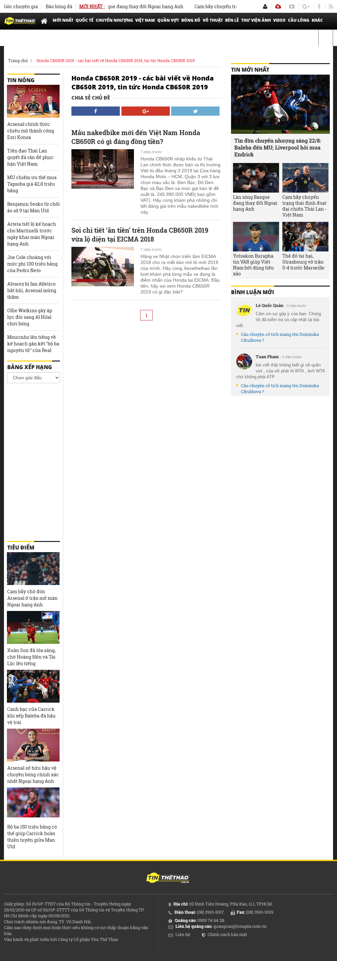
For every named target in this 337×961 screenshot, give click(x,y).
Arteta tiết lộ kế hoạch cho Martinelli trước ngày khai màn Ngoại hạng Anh (31, 234)
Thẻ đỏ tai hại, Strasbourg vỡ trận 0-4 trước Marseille (303, 262)
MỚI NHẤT (63, 20)
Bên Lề (232, 20)
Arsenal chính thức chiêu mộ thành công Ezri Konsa (30, 130)
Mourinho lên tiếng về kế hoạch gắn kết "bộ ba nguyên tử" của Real (33, 343)
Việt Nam (145, 20)
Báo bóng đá (59, 6)
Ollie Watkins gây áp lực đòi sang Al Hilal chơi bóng (29, 317)
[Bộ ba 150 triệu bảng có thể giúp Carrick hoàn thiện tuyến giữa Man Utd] (33, 803)
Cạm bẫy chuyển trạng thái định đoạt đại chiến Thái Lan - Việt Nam (304, 206)
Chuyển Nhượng (114, 20)
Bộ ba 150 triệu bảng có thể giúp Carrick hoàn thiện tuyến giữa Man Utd (32, 837)
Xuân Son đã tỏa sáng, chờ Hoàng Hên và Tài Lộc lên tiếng (31, 657)
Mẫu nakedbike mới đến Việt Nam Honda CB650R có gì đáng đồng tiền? (135, 137)
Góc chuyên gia (21, 6)
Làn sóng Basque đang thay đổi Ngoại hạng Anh (120, 6)
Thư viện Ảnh (256, 20)
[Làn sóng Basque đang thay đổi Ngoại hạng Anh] (256, 178)
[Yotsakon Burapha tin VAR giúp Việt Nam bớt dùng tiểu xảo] (256, 236)
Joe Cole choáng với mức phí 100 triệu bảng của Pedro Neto (32, 263)
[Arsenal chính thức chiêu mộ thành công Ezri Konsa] (33, 101)
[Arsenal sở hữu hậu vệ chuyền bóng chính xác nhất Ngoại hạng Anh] (33, 745)
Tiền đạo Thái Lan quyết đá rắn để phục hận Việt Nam (30, 157)
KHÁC (317, 20)
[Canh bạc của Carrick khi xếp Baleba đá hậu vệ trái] (33, 686)
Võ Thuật (213, 20)
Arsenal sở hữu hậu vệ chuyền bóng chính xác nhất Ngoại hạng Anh (33, 774)
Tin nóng (21, 80)
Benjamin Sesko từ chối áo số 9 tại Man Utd (33, 207)
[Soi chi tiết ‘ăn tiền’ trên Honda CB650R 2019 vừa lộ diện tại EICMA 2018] (102, 266)
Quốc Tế (84, 20)
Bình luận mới (252, 292)
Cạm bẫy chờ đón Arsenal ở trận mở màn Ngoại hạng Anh (32, 598)
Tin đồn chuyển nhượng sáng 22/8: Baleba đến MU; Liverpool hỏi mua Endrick (277, 147)
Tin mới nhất (250, 69)
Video (279, 20)
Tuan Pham (267, 357)
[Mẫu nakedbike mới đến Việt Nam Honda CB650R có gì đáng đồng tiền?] (102, 169)
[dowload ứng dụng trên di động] (278, 6)
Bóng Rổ (190, 20)
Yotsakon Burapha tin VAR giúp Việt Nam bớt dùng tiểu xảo (253, 265)
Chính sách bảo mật (227, 934)
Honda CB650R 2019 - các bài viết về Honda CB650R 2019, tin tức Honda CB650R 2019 (116, 60)
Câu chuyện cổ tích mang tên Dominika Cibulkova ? (280, 337)
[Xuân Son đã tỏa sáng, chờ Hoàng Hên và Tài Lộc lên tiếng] (33, 627)
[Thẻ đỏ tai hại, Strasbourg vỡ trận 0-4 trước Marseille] (305, 236)
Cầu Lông (298, 20)
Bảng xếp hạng (29, 367)
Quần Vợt (168, 20)
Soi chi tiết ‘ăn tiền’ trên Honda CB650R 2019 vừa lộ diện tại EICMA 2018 (139, 234)
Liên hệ (182, 934)
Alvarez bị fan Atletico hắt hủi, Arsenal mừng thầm (31, 290)
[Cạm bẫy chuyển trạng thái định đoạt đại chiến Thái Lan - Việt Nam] (305, 178)
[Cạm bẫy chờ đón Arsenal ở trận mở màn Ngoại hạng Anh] (33, 568)
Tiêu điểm (20, 547)
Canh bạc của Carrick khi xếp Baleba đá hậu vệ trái (31, 715)
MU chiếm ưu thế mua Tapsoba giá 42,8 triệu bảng (32, 184)
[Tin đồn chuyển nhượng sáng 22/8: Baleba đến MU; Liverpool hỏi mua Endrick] (280, 104)
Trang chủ (18, 60)
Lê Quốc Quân (269, 305)
